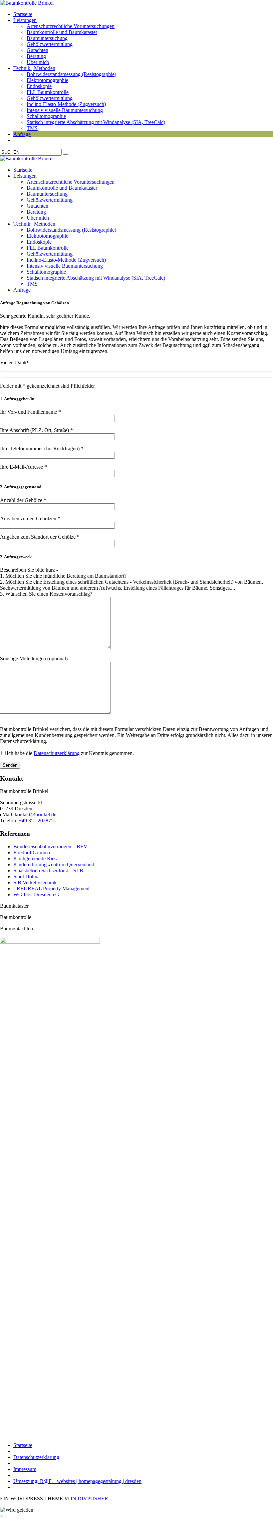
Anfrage (22, 134)
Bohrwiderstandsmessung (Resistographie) (71, 74)
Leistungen (25, 20)
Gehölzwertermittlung (50, 44)
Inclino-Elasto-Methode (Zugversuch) (66, 104)
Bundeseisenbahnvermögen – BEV (50, 846)
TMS (32, 128)
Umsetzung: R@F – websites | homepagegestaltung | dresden (77, 1481)
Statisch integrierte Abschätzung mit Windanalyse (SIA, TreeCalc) (96, 122)
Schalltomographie (46, 116)
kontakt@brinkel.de (35, 814)
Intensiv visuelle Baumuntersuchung (65, 110)
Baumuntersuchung (47, 38)
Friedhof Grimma (31, 852)
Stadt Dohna (26, 876)
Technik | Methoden (34, 68)
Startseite (22, 14)
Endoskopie (39, 86)
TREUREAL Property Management (51, 888)
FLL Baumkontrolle (48, 92)
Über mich (38, 62)
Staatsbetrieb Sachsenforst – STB (48, 870)
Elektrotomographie (47, 80)
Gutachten (37, 50)
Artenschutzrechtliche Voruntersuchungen (71, 26)
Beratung (36, 56)
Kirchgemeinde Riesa (36, 858)
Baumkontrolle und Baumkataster (62, 32)
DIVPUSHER (93, 1498)
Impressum (24, 1469)
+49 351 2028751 (37, 820)
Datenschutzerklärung (57, 753)
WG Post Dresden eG (36, 894)
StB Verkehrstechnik (35, 882)
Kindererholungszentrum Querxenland (53, 864)
